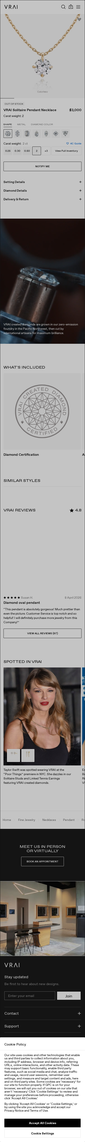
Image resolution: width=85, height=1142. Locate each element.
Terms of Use (39, 1110)
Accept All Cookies (42, 1123)
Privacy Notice (14, 1110)
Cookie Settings (42, 1133)
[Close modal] (42, 571)
